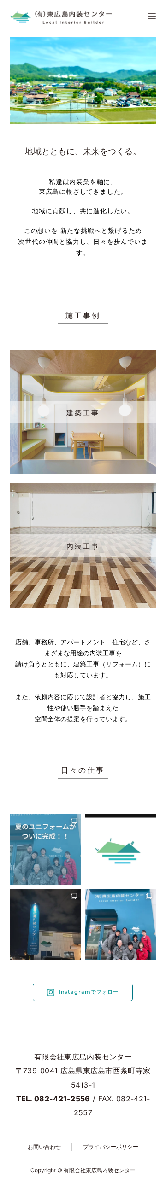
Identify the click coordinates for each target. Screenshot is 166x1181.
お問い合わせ (44, 1146)
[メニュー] (152, 16)
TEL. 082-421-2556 (53, 1098)
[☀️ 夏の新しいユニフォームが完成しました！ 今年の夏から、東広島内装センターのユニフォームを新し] (45, 849)
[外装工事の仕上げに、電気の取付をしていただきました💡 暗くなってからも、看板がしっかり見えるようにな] (45, 924)
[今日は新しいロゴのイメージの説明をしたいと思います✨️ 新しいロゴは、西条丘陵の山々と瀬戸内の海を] (120, 849)
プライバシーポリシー (110, 1146)
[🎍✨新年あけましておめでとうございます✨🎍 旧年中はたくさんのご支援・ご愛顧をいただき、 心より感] (120, 924)
